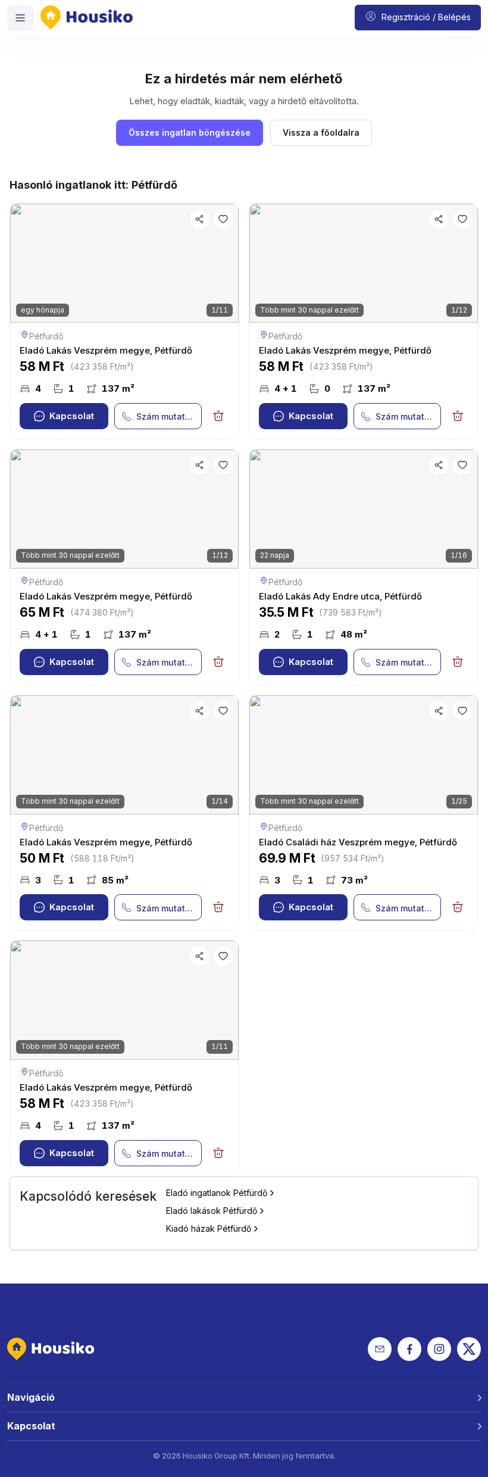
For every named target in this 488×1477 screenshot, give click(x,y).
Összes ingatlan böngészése (190, 132)
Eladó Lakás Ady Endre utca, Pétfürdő (340, 596)
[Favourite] (223, 219)
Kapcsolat (71, 415)
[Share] (199, 219)
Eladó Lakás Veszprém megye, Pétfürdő (106, 350)
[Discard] (218, 416)
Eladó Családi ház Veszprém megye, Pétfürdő (358, 842)
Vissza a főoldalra (321, 132)
